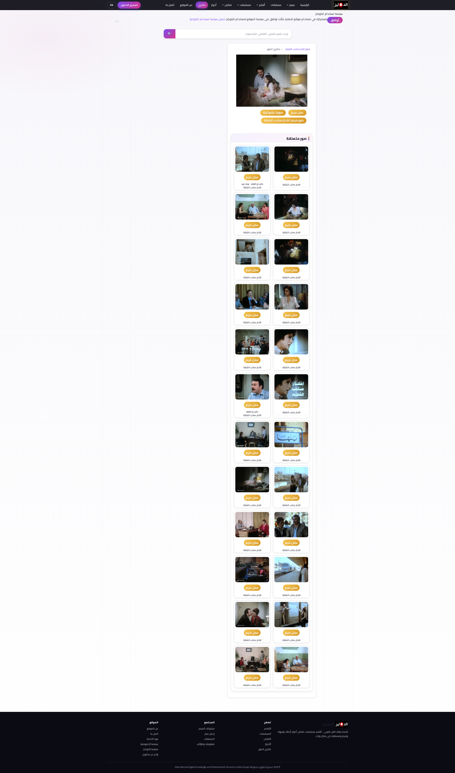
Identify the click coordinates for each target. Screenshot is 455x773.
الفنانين (267, 739)
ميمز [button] (292, 4)
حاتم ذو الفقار (257, 184)
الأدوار (268, 744)
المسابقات (209, 739)
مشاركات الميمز (207, 728)
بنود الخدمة (152, 739)
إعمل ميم (210, 733)
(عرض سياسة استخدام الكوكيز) (207, 19)
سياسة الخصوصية (149, 744)
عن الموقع (186, 4)
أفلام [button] (262, 4)
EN (111, 5)
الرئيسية (304, 4)
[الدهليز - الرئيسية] (341, 5)
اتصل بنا (169, 4)
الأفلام (267, 728)
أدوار (213, 4)
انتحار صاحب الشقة (291, 184)
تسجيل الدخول (129, 5)
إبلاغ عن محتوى (150, 754)
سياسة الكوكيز (150, 749)
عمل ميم (291, 177)
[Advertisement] (116, 77)
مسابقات (276, 4)
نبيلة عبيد (245, 184)
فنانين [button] (228, 4)
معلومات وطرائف (206, 744)
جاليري (201, 4)
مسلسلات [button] (245, 4)
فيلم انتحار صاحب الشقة (297, 49)
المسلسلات (265, 733)
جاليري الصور (264, 749)
